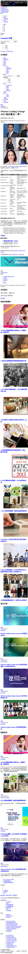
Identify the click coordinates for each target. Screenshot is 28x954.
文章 (6, 45)
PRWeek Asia (9, 915)
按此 (12, 2)
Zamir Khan (21, 254)
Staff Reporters (4, 661)
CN (4, 28)
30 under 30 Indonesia (11, 928)
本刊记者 (3, 106)
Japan (7, 86)
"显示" (5, 91)
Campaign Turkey (10, 947)
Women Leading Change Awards (13, 926)
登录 (4, 17)
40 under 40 (9, 930)
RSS (7, 909)
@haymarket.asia (12, 254)
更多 (4, 65)
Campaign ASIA (4, 9)
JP (4, 27)
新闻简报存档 (9, 904)
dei (4, 281)
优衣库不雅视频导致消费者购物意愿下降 (14, 361)
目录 (4, 64)
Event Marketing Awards (12, 923)
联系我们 (15, 895)
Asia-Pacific (9, 85)
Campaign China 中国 (11, 940)
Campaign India (10, 936)
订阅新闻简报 (9, 906)
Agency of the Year (10, 921)
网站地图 (8, 907)
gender (5, 282)
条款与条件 (9, 895)
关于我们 (8, 901)
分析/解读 (5, 59)
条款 (15, 4)
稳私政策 (11, 4)
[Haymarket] (4, 897)
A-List (6, 48)
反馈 (7, 903)
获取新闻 (3, 298)
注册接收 (8, 882)
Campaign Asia (4, 272)
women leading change (8, 276)
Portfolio (8, 914)
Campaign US (4, 8)
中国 (7, 87)
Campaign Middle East (11, 945)
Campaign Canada (5, 10)
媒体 (2, 756)
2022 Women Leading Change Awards (17, 166)
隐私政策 (3, 895)
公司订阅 (5, 21)
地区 (4, 83)
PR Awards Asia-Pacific (11, 924)
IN (4, 29)
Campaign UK (4, 7)
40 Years (8, 917)
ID (4, 31)
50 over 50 (8, 931)
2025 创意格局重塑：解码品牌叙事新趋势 (14, 511)
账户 (4, 93)
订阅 (4, 20)
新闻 (4, 58)
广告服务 (5, 18)
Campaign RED (4, 12)
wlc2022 (5, 279)
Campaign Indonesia (11, 937)
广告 (2, 794)
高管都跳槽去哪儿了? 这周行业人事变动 (14, 600)
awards (5, 277)
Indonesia (8, 90)
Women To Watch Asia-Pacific (13, 927)
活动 (4, 62)
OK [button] (1, 5)
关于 (8, 879)
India (7, 89)
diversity (5, 280)
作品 (6, 47)
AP (4, 25)
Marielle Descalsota (5, 797)
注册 (7, 96)
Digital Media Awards (11, 922)
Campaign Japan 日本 (11, 939)
